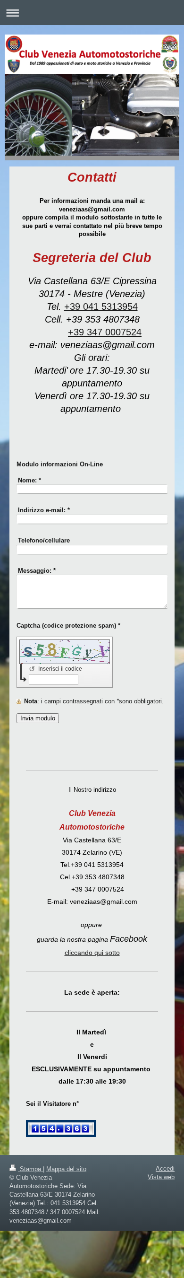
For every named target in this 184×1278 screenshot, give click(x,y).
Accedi (165, 1168)
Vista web (161, 1177)
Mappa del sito (66, 1169)
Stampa (30, 1169)
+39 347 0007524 (105, 332)
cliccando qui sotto (92, 952)
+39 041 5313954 (101, 306)
